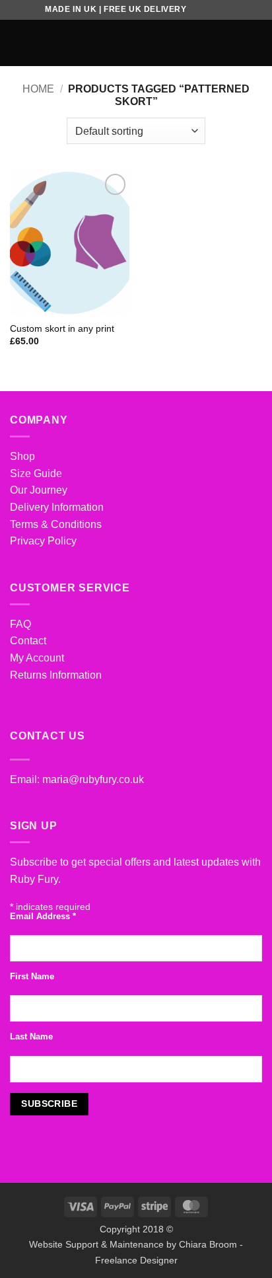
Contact (28, 640)
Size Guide (36, 473)
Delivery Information (57, 507)
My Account (37, 657)
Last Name (31, 1036)
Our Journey (38, 490)
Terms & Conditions (56, 524)
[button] (18, 42)
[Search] (235, 43)
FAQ (20, 624)
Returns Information (56, 675)
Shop (22, 456)
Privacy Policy (43, 540)
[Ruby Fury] (136, 43)
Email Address (43, 916)
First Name (32, 976)
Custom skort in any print (62, 329)
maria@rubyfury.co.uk (93, 779)
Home (38, 88)
